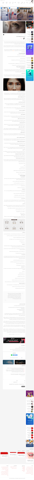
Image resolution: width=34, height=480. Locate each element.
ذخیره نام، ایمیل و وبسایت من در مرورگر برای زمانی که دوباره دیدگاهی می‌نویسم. (16, 384)
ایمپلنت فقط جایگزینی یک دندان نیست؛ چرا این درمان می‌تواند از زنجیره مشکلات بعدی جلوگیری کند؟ (13, 16)
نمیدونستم (13, 50)
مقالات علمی (21, 34)
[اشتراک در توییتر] (16, 355)
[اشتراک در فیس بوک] (15, 355)
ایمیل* (17, 380)
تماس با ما (24, 469)
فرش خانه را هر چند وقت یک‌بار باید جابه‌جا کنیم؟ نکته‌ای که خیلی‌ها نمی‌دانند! (25, 17)
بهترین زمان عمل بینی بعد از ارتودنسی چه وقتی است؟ (20, 348)
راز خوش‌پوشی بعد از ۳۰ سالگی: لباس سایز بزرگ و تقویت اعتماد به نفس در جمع (17, 349)
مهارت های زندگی (30, 16)
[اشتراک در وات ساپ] (11, 355)
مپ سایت (24, 471)
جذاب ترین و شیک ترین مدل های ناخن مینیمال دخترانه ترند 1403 (19, 350)
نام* (24, 380)
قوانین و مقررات (23, 466)
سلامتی (15, 14)
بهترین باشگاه (23, 468)
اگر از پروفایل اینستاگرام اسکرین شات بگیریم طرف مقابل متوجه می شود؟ (4, 17)
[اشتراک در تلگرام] (13, 355)
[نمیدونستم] (32, 1)
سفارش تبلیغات (23, 470)
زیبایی (18, 34)
